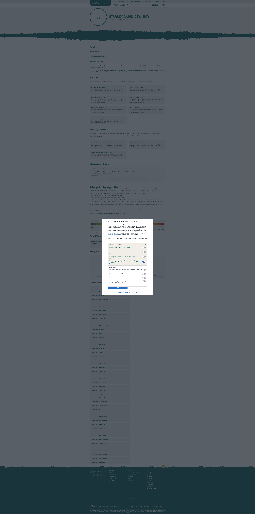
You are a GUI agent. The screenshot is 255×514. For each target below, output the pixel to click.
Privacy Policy (135, 292)
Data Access (127, 292)
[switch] (144, 247)
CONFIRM (117, 287)
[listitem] (127, 244)
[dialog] (127, 257)
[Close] (150, 221)
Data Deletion (120, 292)
